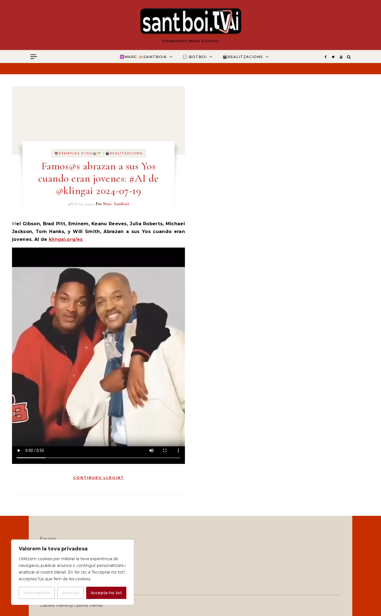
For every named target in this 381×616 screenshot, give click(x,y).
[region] (72, 572)
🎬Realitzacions (243, 56)
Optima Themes (88, 605)
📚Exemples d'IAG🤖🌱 (78, 153)
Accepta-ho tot (106, 592)
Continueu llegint (98, 477)
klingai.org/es (66, 239)
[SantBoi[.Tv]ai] (190, 22)
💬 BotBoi (195, 56)
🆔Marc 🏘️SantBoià (143, 56)
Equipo (48, 538)
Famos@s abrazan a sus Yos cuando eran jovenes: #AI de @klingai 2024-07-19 (98, 178)
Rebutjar (70, 592)
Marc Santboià (116, 204)
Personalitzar (36, 592)
